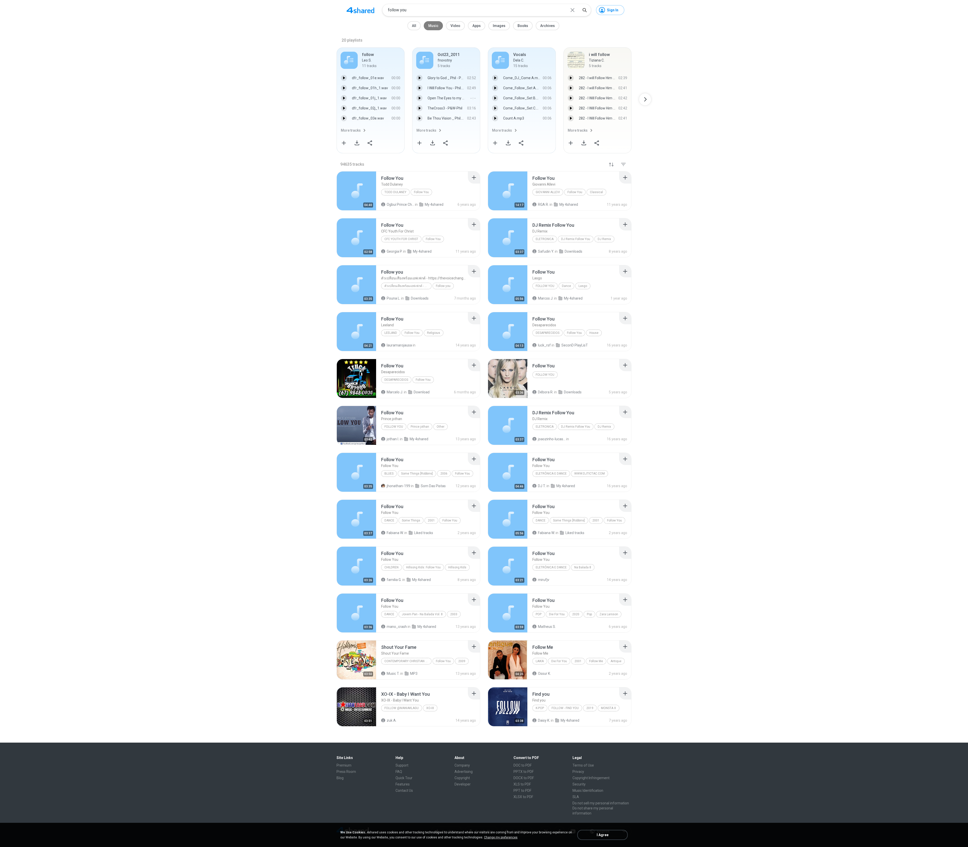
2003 (453, 614)
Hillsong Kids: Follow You (423, 567)
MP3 (413, 673)
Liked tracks (423, 533)
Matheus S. (547, 627)
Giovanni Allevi (548, 192)
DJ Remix (604, 239)
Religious (433, 333)
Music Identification (587, 790)
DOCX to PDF (523, 778)
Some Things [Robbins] (417, 473)
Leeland (390, 333)
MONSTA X (608, 708)
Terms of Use (583, 765)
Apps (476, 26)
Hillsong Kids (457, 567)
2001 (431, 520)
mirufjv (543, 580)
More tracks (351, 130)
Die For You (557, 614)
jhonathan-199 (398, 486)
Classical (596, 192)
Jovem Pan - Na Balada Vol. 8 (422, 614)
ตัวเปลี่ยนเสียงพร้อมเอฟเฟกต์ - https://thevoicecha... (408, 286)
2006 (443, 473)
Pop (538, 614)
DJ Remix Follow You (575, 239)
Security (579, 784)
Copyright (462, 778)
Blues (389, 473)
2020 (575, 614)
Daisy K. (544, 720)
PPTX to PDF (523, 772)
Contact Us (404, 790)
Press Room (346, 772)
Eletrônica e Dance (551, 473)
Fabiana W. (395, 533)
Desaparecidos (547, 333)
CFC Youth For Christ (401, 239)
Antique (616, 661)
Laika (540, 661)
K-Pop (540, 708)
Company (462, 765)
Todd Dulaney (395, 192)
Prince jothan (420, 426)
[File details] (356, 190)
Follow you (443, 286)
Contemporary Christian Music (408, 661)
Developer (463, 784)
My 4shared (565, 486)
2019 (589, 708)
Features (403, 784)
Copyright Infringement (591, 778)
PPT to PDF (522, 790)
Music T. (393, 673)
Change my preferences (501, 837)
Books (523, 26)
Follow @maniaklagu (401, 708)
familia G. (394, 580)
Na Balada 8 (582, 567)
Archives (547, 26)
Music (433, 26)
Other (440, 426)
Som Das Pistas (433, 486)
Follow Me (596, 661)
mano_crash (397, 627)
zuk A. (392, 720)
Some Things (411, 520)
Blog (340, 778)
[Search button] (585, 10)
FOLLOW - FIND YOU (565, 708)
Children (391, 567)
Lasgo (583, 286)
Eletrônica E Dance (551, 567)
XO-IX (430, 708)
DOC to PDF (522, 765)
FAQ (399, 772)
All (414, 26)
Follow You (421, 192)
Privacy (578, 772)
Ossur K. (544, 673)
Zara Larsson (608, 614)
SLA (575, 797)
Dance (566, 286)
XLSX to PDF (523, 797)
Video (455, 26)
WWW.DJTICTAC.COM (589, 473)
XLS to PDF (522, 784)
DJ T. (542, 486)
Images (499, 26)
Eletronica (545, 239)
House (593, 333)
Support (402, 765)
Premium (344, 765)
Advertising (464, 772)
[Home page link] (360, 10)
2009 (461, 661)
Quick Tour (404, 778)
